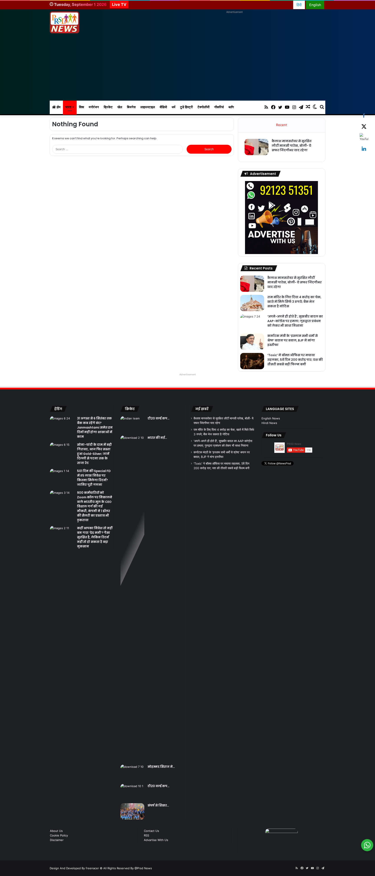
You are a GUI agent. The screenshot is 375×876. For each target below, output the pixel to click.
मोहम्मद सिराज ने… (161, 767)
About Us (56, 831)
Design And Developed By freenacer (75, 868)
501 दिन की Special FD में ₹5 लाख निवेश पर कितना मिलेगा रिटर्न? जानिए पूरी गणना (94, 478)
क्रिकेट (108, 107)
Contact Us (151, 831)
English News (271, 418)
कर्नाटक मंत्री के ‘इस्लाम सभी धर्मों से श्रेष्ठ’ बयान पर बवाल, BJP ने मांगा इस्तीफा (292, 340)
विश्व (81, 107)
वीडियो (163, 107)
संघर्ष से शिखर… (158, 805)
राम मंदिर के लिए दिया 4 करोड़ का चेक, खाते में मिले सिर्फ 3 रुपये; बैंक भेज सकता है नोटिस (294, 301)
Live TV (119, 4)
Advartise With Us (156, 840)
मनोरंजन (94, 107)
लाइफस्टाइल (147, 107)
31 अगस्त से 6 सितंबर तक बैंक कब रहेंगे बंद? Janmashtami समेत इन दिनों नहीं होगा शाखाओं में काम (95, 427)
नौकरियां (219, 107)
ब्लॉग (231, 107)
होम (58, 107)
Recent (281, 125)
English (315, 5)
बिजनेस (131, 107)
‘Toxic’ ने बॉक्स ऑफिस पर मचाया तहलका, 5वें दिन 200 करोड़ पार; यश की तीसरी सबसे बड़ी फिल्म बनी (295, 359)
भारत (68, 107)
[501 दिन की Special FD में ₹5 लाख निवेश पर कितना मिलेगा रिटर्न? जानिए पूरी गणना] (62, 477)
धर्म (173, 107)
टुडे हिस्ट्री (186, 107)
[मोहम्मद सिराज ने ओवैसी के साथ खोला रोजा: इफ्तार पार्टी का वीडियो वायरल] (132, 773)
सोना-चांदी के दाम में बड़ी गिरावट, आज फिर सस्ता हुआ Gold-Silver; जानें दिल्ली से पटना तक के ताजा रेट (94, 453)
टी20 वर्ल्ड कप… (158, 418)
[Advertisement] (187, 68)
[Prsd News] (64, 22)
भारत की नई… (157, 438)
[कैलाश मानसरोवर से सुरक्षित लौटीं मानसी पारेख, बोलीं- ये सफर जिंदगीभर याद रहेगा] (256, 147)
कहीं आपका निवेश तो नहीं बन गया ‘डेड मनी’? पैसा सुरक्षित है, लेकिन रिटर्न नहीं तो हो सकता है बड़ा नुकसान (94, 537)
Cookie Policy (59, 835)
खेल (119, 107)
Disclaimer (57, 840)
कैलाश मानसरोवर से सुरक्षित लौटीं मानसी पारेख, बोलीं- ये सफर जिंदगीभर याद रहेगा (291, 145)
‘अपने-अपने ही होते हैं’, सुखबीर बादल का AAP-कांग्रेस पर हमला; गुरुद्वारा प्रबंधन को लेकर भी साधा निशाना (295, 321)
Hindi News (269, 423)
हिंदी (299, 5)
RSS (146, 835)
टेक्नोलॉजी (203, 107)
